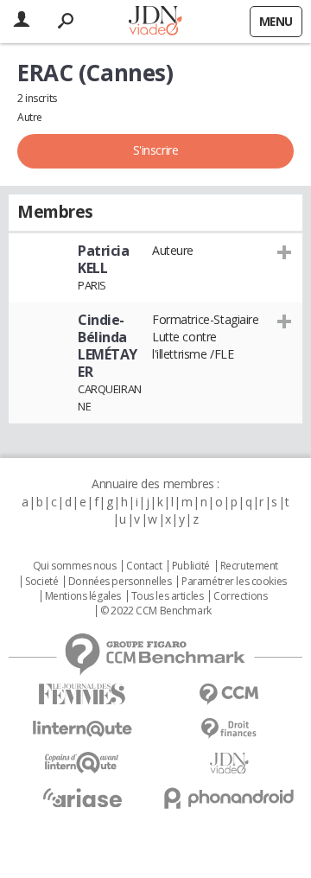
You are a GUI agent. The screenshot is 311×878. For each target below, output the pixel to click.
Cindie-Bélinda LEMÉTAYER (107, 345)
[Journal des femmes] (82, 694)
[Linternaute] (82, 729)
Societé (41, 582)
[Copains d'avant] (82, 762)
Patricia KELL (104, 259)
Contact (144, 566)
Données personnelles (120, 582)
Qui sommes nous (75, 566)
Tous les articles (167, 596)
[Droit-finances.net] (229, 729)
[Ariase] (82, 797)
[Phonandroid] (229, 798)
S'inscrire (156, 150)
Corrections (240, 596)
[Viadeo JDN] (229, 763)
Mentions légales (83, 596)
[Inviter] (285, 251)
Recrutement (249, 566)
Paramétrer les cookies (234, 582)
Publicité (191, 566)
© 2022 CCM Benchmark (156, 611)
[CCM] (229, 694)
